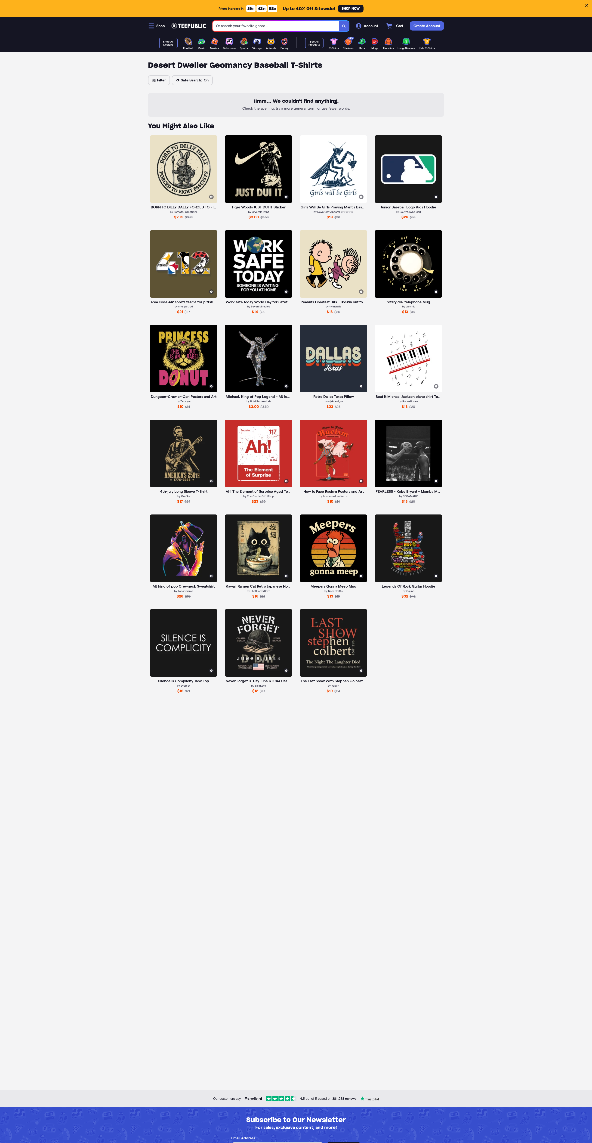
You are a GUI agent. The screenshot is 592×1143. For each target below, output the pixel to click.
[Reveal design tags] (211, 197)
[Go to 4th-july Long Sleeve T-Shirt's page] (183, 453)
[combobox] (276, 26)
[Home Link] (188, 26)
